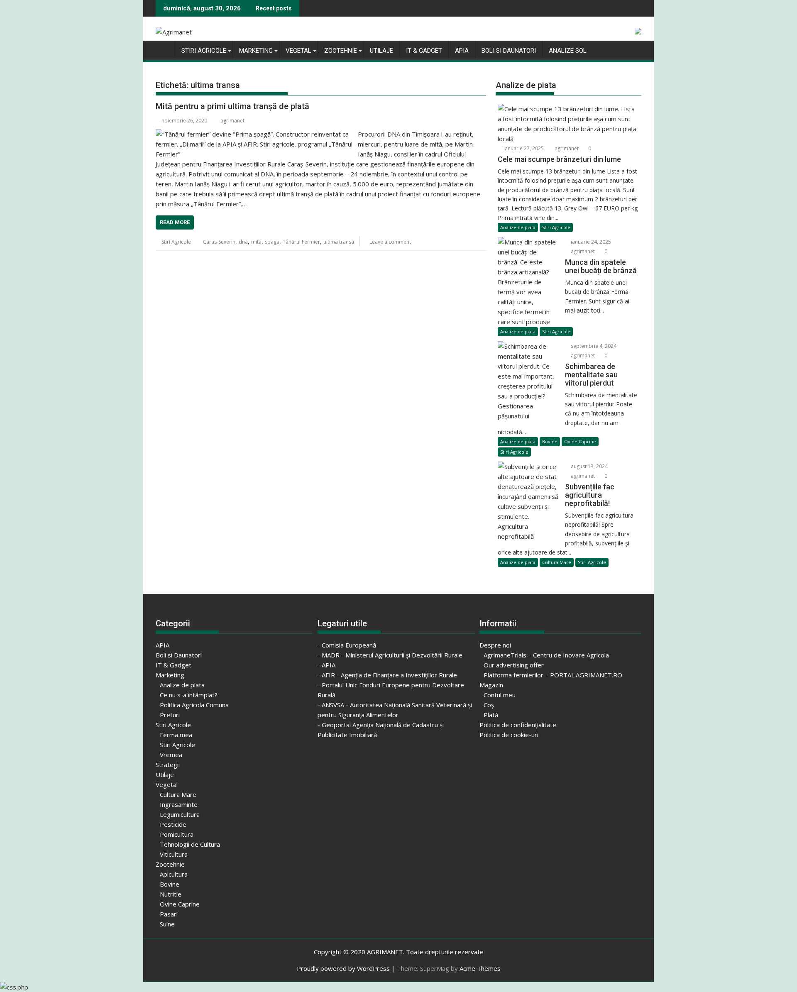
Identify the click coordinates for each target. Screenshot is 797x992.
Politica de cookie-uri (508, 735)
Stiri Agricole (203, 50)
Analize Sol (568, 50)
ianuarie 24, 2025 (590, 241)
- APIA (326, 665)
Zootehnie (340, 50)
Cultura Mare (556, 562)
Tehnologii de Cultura (190, 844)
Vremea (171, 754)
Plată (491, 715)
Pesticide (173, 824)
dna (243, 241)
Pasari (169, 914)
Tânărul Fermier (301, 241)
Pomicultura (176, 834)
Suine (167, 924)
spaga (272, 241)
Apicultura (174, 874)
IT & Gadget (424, 50)
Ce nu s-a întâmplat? (189, 695)
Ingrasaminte (179, 804)
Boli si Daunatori (509, 50)
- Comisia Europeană (347, 645)
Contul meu (500, 695)
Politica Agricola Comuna (194, 705)
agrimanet (232, 120)
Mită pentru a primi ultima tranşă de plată (232, 106)
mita (256, 241)
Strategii (168, 764)
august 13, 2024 (589, 466)
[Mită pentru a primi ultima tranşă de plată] (255, 134)
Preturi (170, 715)
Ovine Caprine (580, 441)
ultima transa (338, 241)
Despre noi (495, 645)
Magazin (491, 685)
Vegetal (298, 50)
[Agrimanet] (164, 49)
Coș (489, 705)
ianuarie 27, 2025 (523, 148)
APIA (462, 50)
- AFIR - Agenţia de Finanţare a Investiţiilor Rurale (387, 675)
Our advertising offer (514, 665)
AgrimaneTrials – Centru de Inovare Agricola (546, 655)
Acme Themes (480, 968)
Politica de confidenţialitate (517, 725)
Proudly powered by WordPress (343, 968)
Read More (175, 222)
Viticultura (174, 854)
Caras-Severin (219, 241)
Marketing (256, 50)
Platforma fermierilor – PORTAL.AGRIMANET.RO (553, 675)
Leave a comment (390, 241)
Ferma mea (176, 735)
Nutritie (170, 894)
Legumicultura (180, 814)
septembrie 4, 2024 (593, 345)
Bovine (549, 441)
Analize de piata (517, 227)
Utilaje (381, 50)
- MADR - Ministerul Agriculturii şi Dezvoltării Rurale (390, 655)
